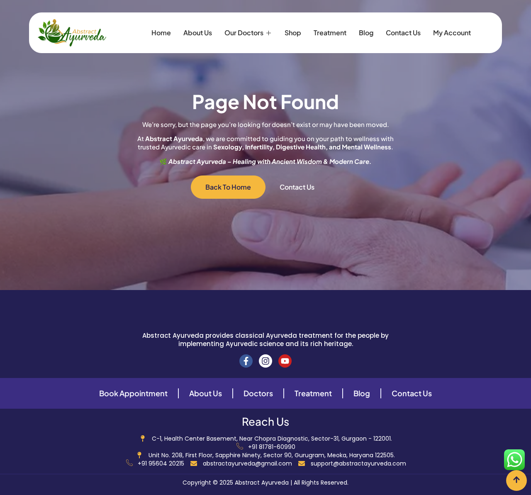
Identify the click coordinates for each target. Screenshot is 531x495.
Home (161, 32)
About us (197, 32)
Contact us (403, 32)
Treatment (330, 32)
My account (452, 32)
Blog (366, 32)
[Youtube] (285, 361)
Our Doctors (243, 32)
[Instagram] (265, 361)
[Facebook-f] (246, 361)
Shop (293, 32)
